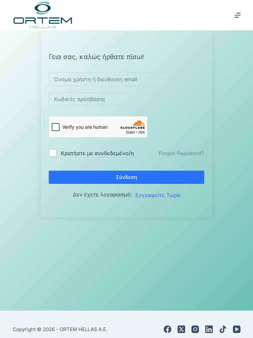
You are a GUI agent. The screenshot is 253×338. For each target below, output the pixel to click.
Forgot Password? (181, 153)
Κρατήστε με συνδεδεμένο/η (97, 153)
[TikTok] (223, 329)
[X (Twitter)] (181, 329)
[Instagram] (195, 329)
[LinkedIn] (209, 329)
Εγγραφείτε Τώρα (157, 195)
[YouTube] (236, 329)
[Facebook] (167, 329)
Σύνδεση (126, 177)
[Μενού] (237, 15)
